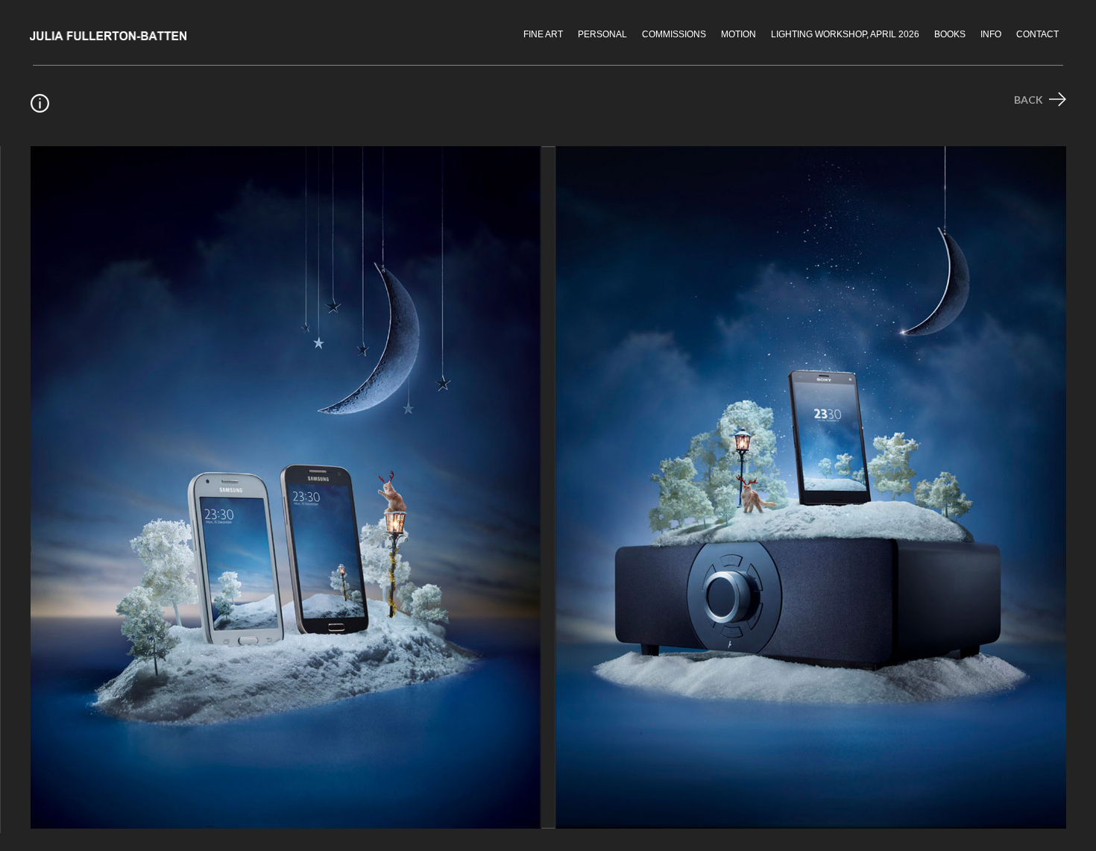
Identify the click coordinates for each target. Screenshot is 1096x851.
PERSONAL (602, 34)
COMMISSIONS (674, 34)
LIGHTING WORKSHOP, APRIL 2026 (845, 34)
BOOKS (950, 34)
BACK (1029, 99)
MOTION (738, 34)
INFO (990, 34)
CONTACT (1037, 34)
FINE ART (543, 34)
